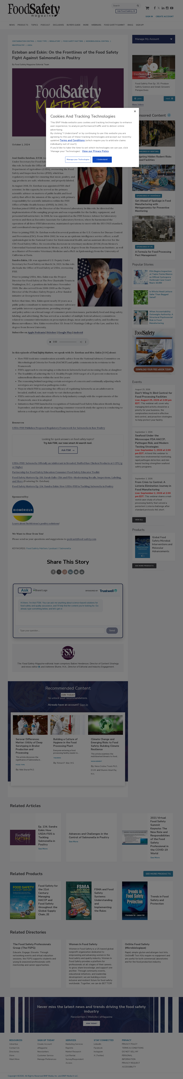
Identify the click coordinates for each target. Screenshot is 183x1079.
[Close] (135, 111)
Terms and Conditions (72, 140)
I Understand (102, 159)
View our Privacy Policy (95, 151)
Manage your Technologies (78, 159)
